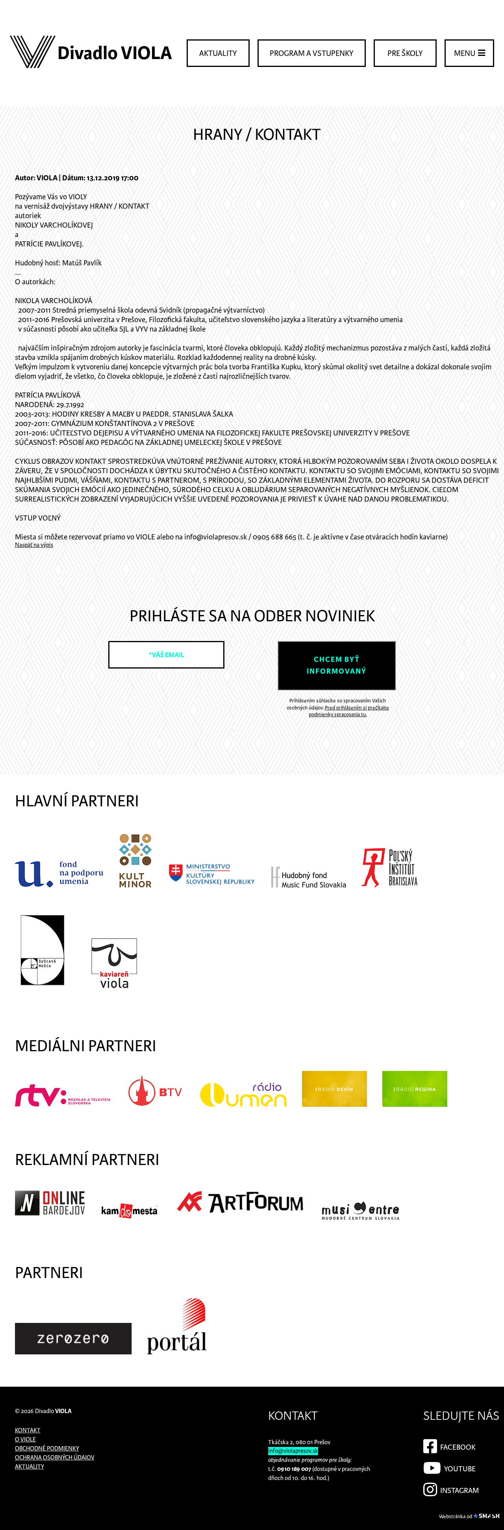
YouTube (459, 1469)
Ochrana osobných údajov (54, 1458)
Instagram (459, 1491)
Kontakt (28, 1430)
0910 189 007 (294, 1469)
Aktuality (218, 53)
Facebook (457, 1447)
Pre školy (405, 53)
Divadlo (53, 1411)
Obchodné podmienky (47, 1449)
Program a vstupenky (312, 53)
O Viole (25, 1440)
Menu (465, 53)
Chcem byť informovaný (337, 665)
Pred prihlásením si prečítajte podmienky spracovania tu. (349, 711)
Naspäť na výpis (34, 545)
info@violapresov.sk (293, 1451)
